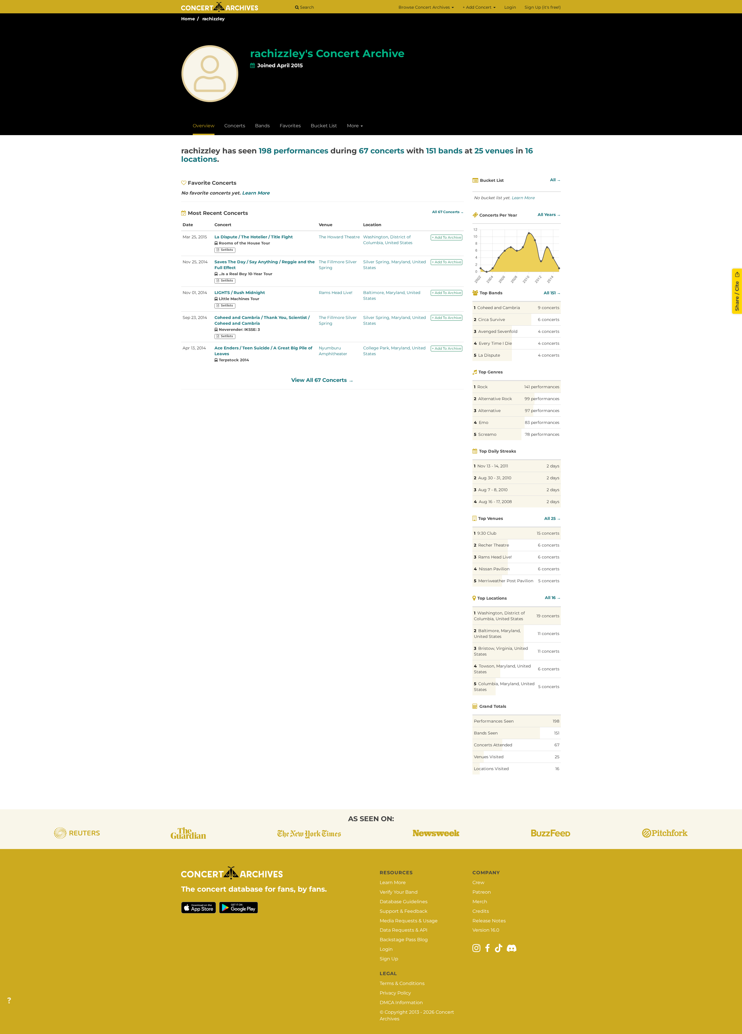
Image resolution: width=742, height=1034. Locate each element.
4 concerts (548, 331)
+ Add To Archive (446, 237)
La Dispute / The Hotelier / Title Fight (253, 237)
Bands (262, 125)
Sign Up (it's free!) (543, 7)
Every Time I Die (495, 343)
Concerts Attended (493, 745)
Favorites (290, 125)
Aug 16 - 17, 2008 (495, 501)
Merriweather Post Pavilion (505, 580)
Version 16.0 (485, 930)
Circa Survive (491, 319)
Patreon (481, 892)
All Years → (549, 214)
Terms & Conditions (402, 983)
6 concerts (548, 319)
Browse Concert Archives (425, 7)
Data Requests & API (404, 930)
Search (306, 7)
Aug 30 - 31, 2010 (494, 477)
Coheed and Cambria (498, 307)
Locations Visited (491, 768)
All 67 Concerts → (448, 212)
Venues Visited (488, 756)
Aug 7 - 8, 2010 (493, 489)
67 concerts (381, 150)
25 (557, 756)
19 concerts (548, 615)
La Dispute (489, 355)
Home (188, 18)
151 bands (444, 150)
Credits (480, 911)
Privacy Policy (395, 993)
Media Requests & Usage (409, 921)
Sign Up (389, 959)
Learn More (256, 193)
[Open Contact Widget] (9, 1000)
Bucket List (324, 125)
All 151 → (552, 292)
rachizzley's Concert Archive (327, 53)
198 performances (293, 150)
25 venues (494, 150)
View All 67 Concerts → (322, 380)
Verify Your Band (399, 892)
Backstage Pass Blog (404, 939)
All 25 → (552, 518)
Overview (203, 125)
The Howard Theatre (339, 237)
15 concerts (548, 533)
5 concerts (548, 580)
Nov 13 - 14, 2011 (492, 466)
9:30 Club (486, 533)
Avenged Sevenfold (497, 331)
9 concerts (548, 307)
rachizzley (213, 18)
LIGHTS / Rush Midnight (239, 292)
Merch (479, 901)
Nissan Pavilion (494, 569)
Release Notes (489, 921)
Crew (478, 882)
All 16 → (553, 597)
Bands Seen (486, 733)
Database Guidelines (404, 901)
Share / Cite (737, 295)
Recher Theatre (493, 545)
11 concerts (548, 633)
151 (556, 733)
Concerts (234, 125)
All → (555, 179)
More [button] (353, 125)
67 (556, 745)
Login (510, 7)
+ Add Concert (478, 7)
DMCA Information (401, 1002)
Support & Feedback (404, 911)
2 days (553, 466)
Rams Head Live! (335, 292)
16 (557, 768)
